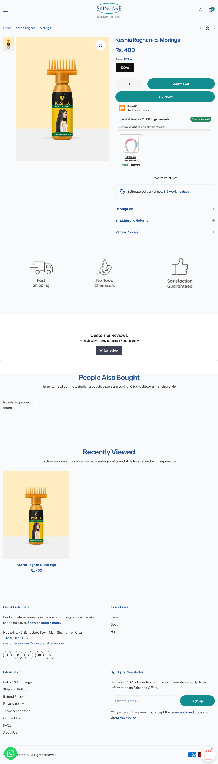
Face (114, 617)
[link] (38, 276)
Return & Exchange (17, 682)
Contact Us (11, 718)
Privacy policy (13, 704)
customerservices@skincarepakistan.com (33, 643)
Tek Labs (172, 177)
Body (114, 624)
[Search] (200, 10)
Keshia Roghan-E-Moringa (36, 565)
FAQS (7, 725)
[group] (62, 99)
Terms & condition (16, 711)
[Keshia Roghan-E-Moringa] (36, 515)
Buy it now (165, 97)
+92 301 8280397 (15, 638)
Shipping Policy (14, 689)
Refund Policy (13, 697)
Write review (108, 350)
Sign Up (197, 701)
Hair (114, 632)
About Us (10, 732)
